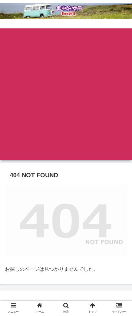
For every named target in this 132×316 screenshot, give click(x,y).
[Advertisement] (66, 94)
